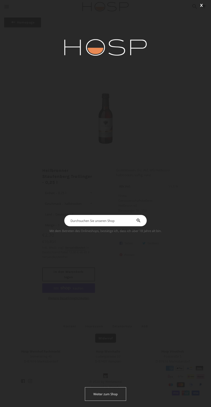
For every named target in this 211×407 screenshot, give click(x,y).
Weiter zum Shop (105, 394)
